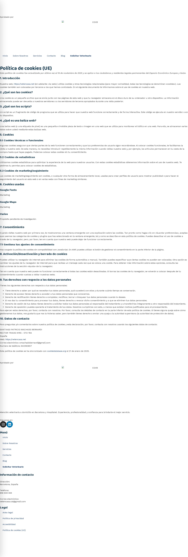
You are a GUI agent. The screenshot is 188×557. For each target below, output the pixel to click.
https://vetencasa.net (24, 84)
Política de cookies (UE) (14, 530)
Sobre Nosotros (20, 56)
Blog (63, 56)
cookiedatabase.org (56, 351)
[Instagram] (3, 424)
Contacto (51, 56)
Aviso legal (8, 512)
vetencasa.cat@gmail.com (13, 501)
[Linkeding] (9, 424)
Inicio (5, 56)
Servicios (37, 56)
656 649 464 (6, 493)
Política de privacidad (13, 518)
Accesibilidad (9, 524)
